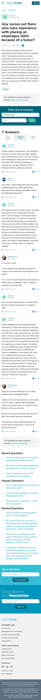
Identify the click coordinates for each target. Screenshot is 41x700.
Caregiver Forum (7, 649)
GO (32, 120)
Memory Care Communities (10, 638)
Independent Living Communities (12, 631)
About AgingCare (7, 674)
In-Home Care (6, 628)
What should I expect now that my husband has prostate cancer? (22, 459)
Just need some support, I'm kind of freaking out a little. (22, 494)
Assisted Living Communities (11, 635)
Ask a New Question (20, 100)
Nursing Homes (6, 641)
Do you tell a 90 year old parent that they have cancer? (22, 486)
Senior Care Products (8, 658)
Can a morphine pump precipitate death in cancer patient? (21, 514)
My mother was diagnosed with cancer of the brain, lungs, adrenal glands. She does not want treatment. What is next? (21, 538)
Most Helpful (7, 138)
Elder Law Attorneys (8, 655)
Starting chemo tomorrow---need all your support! (21, 502)
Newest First (20, 138)
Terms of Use (28, 695)
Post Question (20, 580)
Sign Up (20, 607)
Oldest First (33, 138)
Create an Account (7, 671)
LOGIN (36, 3)
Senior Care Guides (7, 652)
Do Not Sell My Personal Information (23, 697)
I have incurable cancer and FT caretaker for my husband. (20, 475)
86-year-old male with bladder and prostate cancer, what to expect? (22, 467)
